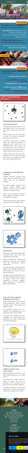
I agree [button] (12, 447)
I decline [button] (20, 447)
